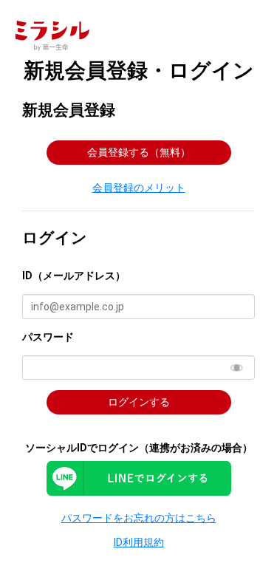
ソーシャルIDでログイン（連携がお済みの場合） (139, 448)
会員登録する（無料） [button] (139, 152)
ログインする (139, 402)
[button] (138, 187)
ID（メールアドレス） (74, 275)
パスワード (48, 337)
